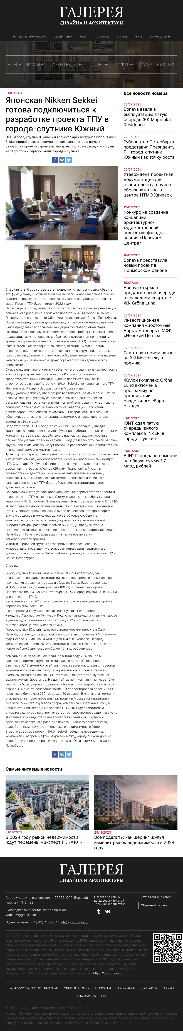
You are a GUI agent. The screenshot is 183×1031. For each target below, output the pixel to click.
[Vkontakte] (62, 160)
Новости (84, 36)
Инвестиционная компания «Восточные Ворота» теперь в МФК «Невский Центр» (148, 328)
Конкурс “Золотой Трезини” (30, 36)
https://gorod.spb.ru (108, 973)
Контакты (122, 36)
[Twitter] (69, 160)
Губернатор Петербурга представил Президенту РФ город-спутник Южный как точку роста (149, 149)
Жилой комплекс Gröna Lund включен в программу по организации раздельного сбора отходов (148, 393)
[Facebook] (55, 160)
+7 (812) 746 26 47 (45, 922)
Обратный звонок (154, 905)
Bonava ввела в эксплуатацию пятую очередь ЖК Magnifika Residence (147, 117)
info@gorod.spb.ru (74, 922)
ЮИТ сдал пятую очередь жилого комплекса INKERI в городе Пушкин (144, 431)
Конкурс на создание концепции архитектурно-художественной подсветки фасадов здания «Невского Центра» (146, 228)
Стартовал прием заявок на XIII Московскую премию (150, 358)
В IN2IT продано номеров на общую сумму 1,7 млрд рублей (150, 461)
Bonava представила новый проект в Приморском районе (145, 265)
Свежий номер (63, 36)
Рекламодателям (159, 36)
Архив (138, 36)
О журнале (103, 36)
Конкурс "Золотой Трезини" (33, 988)
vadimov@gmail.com (21, 915)
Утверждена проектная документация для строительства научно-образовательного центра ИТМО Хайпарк (148, 184)
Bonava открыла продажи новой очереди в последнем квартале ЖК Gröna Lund (149, 295)
